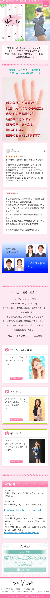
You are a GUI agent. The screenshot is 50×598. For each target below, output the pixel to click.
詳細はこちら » (16, 378)
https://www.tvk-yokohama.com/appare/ (21, 533)
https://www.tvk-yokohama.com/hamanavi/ (22, 510)
